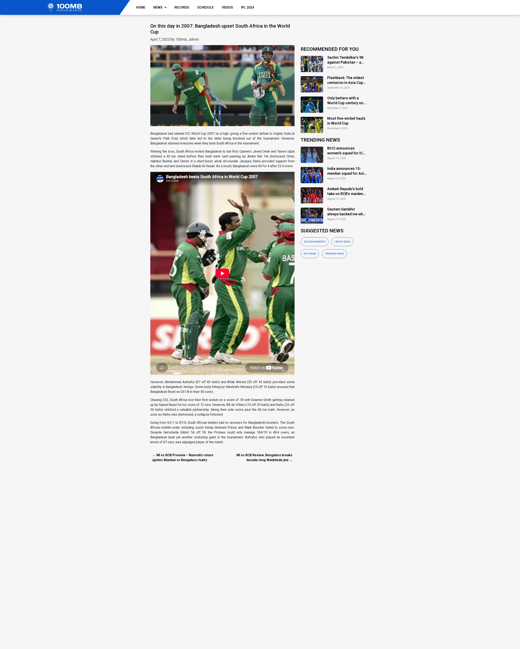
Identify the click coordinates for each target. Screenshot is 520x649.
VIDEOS (227, 7)
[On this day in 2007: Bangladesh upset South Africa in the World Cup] (222, 88)
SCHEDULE (205, 7)
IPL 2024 (247, 7)
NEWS (157, 7)
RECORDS (181, 7)
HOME (140, 7)
